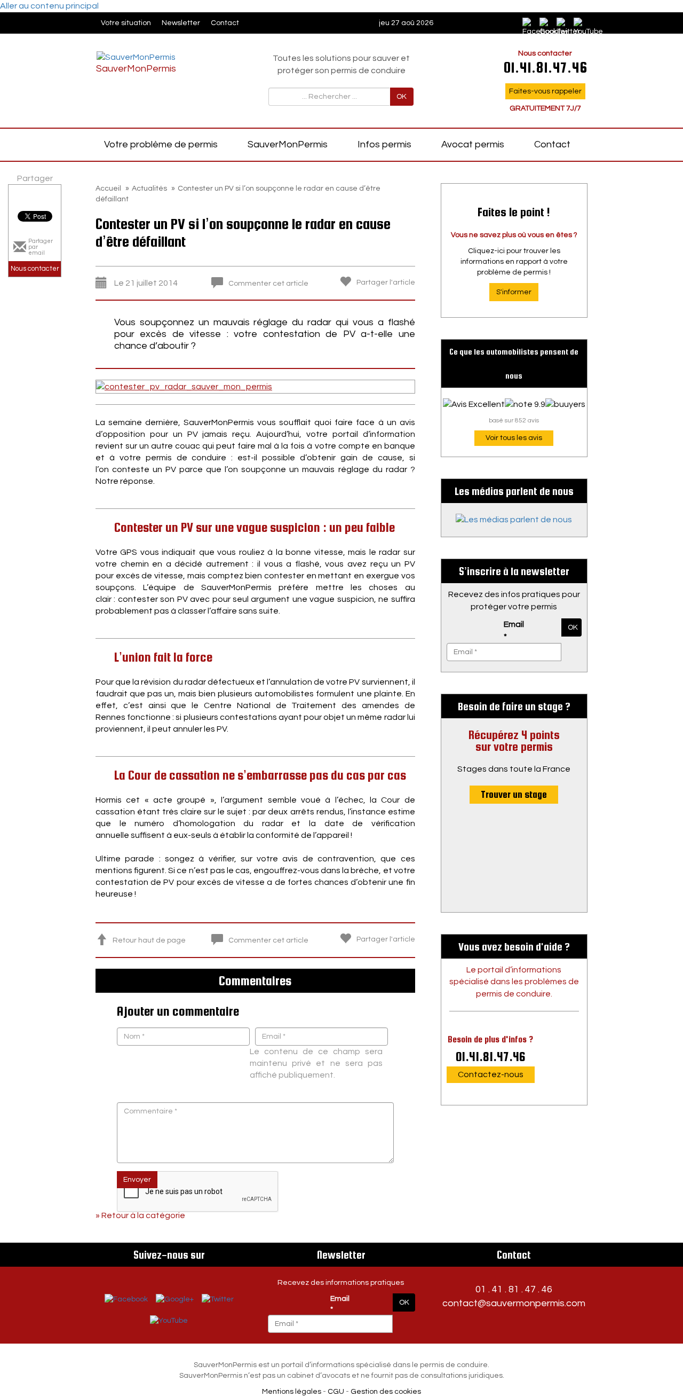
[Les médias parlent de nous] (514, 520)
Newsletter (181, 23)
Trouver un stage (514, 794)
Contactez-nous (490, 1074)
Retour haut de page (149, 940)
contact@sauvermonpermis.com (513, 1303)
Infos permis (384, 144)
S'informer (513, 292)
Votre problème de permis (161, 144)
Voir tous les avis (514, 438)
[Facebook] (527, 23)
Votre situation (126, 23)
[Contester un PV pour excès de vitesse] (184, 386)
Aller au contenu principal (49, 6)
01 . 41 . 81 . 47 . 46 (513, 1289)
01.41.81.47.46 (491, 1056)
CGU (336, 1391)
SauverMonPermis (288, 144)
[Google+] (175, 1299)
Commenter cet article (268, 283)
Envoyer (137, 1179)
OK (401, 96)
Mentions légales (291, 1391)
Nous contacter (35, 268)
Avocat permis (472, 144)
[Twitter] (218, 1299)
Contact (225, 23)
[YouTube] (169, 1321)
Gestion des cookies (386, 1391)
